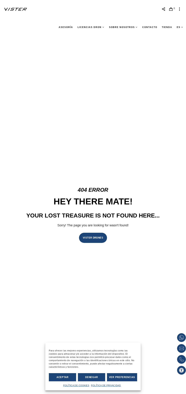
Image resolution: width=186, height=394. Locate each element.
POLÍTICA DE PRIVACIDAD (106, 385)
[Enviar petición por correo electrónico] (181, 348)
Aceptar (62, 377)
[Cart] (171, 9)
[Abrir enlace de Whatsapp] (181, 337)
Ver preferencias (122, 377)
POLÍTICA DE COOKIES (76, 385)
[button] (181, 370)
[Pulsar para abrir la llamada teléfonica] (181, 359)
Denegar (91, 377)
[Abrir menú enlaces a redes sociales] (163, 9)
